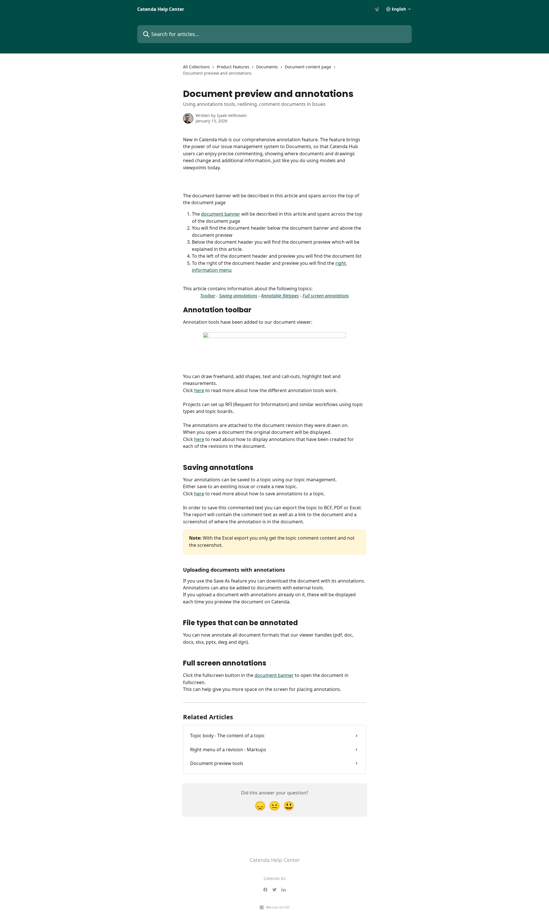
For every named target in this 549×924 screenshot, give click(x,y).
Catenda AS (275, 878)
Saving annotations (238, 296)
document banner (220, 214)
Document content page (308, 66)
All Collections (196, 66)
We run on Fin (278, 907)
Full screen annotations (326, 296)
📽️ (376, 9)
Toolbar (207, 296)
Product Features (233, 66)
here (199, 390)
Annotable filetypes (280, 296)
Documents (267, 66)
